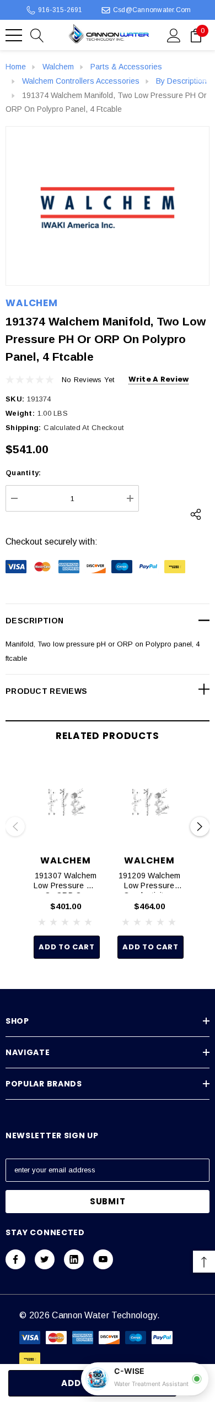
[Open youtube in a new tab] (103, 1259)
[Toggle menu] (14, 35)
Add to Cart (66, 947)
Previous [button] (15, 826)
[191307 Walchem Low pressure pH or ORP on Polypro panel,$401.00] (65, 802)
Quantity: (23, 473)
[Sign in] (174, 35)
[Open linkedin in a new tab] (74, 1259)
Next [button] (199, 826)
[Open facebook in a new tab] (15, 1259)
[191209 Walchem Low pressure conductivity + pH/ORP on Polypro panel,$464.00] (149, 802)
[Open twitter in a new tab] (45, 1259)
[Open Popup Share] (195, 514)
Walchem (32, 302)
